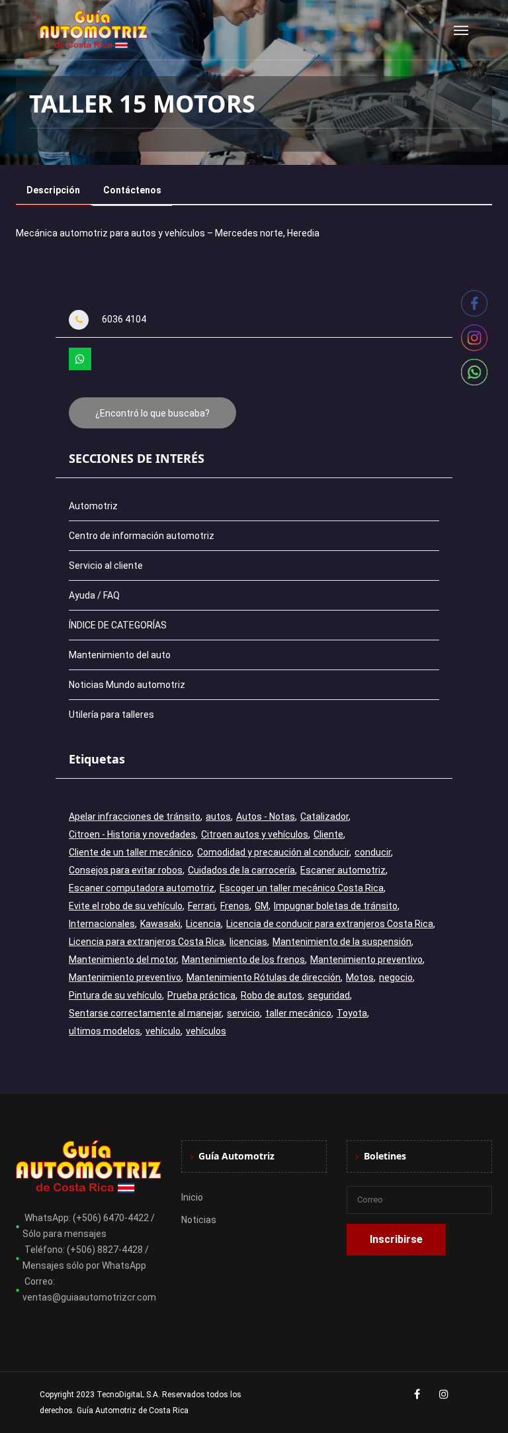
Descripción (53, 190)
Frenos (234, 906)
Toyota (352, 1013)
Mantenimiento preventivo (366, 959)
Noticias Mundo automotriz (127, 684)
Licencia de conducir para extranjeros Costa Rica (329, 923)
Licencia (203, 923)
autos (218, 816)
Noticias (198, 1219)
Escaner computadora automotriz (141, 888)
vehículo (163, 1031)
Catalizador (324, 816)
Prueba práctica (201, 995)
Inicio (192, 1197)
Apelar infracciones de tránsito (134, 816)
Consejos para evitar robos (126, 870)
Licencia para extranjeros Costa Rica (146, 941)
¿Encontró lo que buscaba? (152, 413)
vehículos (206, 1031)
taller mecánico (298, 1013)
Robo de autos (271, 995)
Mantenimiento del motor (123, 959)
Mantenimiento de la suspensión (342, 941)
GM (262, 906)
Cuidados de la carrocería (241, 870)
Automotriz (93, 506)
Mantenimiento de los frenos (243, 959)
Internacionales (102, 923)
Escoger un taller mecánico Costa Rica (302, 888)
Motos (360, 977)
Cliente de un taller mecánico (130, 852)
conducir (373, 852)
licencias (248, 941)
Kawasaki (160, 923)
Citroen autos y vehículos (254, 834)
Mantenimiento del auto (120, 655)
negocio (396, 977)
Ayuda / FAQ (94, 595)
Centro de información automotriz (141, 535)
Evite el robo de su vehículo (126, 906)
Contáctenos (132, 190)
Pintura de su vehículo (115, 995)
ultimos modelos (104, 1031)
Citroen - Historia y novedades (132, 834)
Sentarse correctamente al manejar (145, 1013)
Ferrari (201, 906)
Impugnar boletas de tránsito (336, 906)
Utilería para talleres (111, 714)
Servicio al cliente (106, 565)
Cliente (328, 834)
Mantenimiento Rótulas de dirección (264, 977)
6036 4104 (124, 319)
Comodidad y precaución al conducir (273, 852)
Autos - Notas (265, 816)
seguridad (329, 995)
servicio (243, 1013)
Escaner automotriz (343, 870)
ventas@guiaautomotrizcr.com (89, 1297)
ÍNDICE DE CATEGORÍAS (118, 625)
